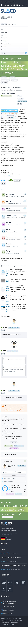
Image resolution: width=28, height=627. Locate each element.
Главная (4, 77)
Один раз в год (8, 433)
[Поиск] (26, 53)
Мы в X (11, 5)
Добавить (4, 82)
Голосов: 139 (9, 445)
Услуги (3, 35)
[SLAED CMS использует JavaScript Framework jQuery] (4, 589)
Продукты (4, 32)
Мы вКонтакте (14, 5)
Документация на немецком (20, 5)
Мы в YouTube (8, 5)
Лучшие (12, 77)
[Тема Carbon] (3, 298)
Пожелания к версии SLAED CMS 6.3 (11, 557)
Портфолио (5, 622)
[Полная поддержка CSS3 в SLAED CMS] (23, 583)
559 (20, 103)
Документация (18, 620)
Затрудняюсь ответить (10, 438)
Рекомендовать (26, 5)
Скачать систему (7, 517)
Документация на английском (23, 5)
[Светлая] (2, 5)
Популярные (5, 80)
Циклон (3, 549)
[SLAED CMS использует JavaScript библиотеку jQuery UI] (10, 589)
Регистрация (12, 24)
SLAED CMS (3, 528)
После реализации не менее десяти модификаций (14, 424)
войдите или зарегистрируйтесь (14, 410)
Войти (14, 475)
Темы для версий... (7, 95)
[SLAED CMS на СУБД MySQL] (10, 583)
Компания (4, 49)
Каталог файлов (6, 44)
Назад (3, 183)
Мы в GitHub (5, 5)
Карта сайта (14, 622)
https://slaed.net (7, 613)
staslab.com (9, 175)
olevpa (3, 553)
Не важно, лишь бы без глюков (13, 436)
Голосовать (14, 442)
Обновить (19, 493)
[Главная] (2, 29)
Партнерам (4, 38)
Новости (3, 47)
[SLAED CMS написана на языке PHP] (4, 583)
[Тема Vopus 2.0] (3, 272)
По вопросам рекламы (7, 624)
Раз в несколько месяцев (11, 431)
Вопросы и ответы (7, 620)
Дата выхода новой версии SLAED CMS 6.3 (13, 565)
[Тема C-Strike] (3, 289)
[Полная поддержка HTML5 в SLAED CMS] (17, 583)
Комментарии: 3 (19, 445)
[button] (4, 24)
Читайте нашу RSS (17, 5)
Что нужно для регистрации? (9, 1)
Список (14, 80)
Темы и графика (10, 62)
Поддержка (4, 41)
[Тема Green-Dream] (3, 308)
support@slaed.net (8, 610)
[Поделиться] (18, 104)
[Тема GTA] (3, 281)
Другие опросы (15, 448)
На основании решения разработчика (15, 428)
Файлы (21, 618)
